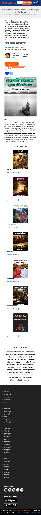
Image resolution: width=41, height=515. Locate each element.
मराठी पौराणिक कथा (13, 372)
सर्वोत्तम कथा (7, 409)
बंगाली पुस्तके (7, 444)
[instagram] (10, 490)
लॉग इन (36, 3)
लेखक (5, 417)
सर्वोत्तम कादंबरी (7, 411)
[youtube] (18, 490)
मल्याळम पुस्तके (7, 447)
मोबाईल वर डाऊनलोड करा (17, 68)
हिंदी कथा (6, 459)
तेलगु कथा (6, 477)
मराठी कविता (30, 357)
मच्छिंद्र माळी (13, 227)
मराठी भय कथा (17, 370)
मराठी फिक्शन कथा (30, 352)
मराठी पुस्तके (7, 436)
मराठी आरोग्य (11, 367)
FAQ (5, 402)
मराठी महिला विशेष (22, 359)
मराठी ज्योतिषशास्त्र (27, 377)
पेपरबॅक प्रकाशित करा (9, 422)
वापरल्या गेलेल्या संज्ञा (8, 397)
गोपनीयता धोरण (7, 394)
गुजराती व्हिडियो (7, 414)
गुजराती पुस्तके (7, 434)
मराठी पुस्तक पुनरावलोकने (26, 372)
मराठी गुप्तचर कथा (19, 362)
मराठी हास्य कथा (11, 357)
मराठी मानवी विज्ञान (21, 364)
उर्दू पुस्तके (6, 452)
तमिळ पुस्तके (7, 439)
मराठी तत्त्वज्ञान (20, 47)
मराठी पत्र (9, 370)
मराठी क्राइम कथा (28, 380)
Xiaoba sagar (9, 47)
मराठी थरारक (10, 375)
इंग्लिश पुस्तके (7, 428)
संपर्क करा (6, 391)
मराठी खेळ (11, 377)
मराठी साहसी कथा (11, 364)
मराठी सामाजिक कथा (30, 362)
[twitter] (14, 490)
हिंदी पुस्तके (6, 431)
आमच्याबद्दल (6, 389)
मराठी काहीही (19, 380)
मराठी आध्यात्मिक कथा (19, 352)
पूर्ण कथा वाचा (12, 64)
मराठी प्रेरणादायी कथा (11, 354)
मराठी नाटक (31, 359)
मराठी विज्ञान (11, 380)
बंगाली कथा (6, 469)
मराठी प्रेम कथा (9, 362)
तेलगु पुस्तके (7, 442)
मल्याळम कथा (7, 472)
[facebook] (6, 490)
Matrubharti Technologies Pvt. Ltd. (23, 510)
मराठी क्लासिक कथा (22, 354)
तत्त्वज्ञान (25, 56)
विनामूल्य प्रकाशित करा (27, 3)
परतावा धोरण (7, 399)
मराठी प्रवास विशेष (11, 359)
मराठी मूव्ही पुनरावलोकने (28, 370)
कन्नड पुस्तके (7, 450)
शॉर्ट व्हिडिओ (7, 419)
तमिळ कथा (6, 475)
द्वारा (8, 172)
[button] (21, 2)
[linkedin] (22, 490)
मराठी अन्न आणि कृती (28, 367)
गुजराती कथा (7, 461)
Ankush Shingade (13, 172)
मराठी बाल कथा (32, 354)
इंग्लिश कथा (6, 467)
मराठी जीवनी (18, 367)
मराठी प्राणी (18, 377)
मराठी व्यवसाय (31, 375)
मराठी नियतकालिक (21, 357)
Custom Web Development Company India (27, 512)
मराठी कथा (9, 352)
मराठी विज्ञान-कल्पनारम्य (20, 375)
